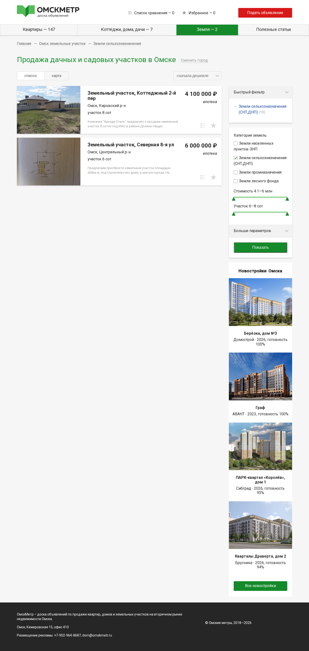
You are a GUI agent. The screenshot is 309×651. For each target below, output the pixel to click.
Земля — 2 (207, 29)
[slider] (234, 199)
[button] (197, 75)
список (30, 75)
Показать (260, 247)
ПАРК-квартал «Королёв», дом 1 (260, 479)
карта (56, 75)
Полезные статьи (273, 29)
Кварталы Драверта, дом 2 (260, 556)
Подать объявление (265, 12)
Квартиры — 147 (39, 29)
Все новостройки (260, 585)
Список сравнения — (154, 13)
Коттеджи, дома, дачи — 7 (127, 29)
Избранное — (202, 13)
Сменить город (194, 60)
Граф (260, 407)
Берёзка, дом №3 (260, 333)
